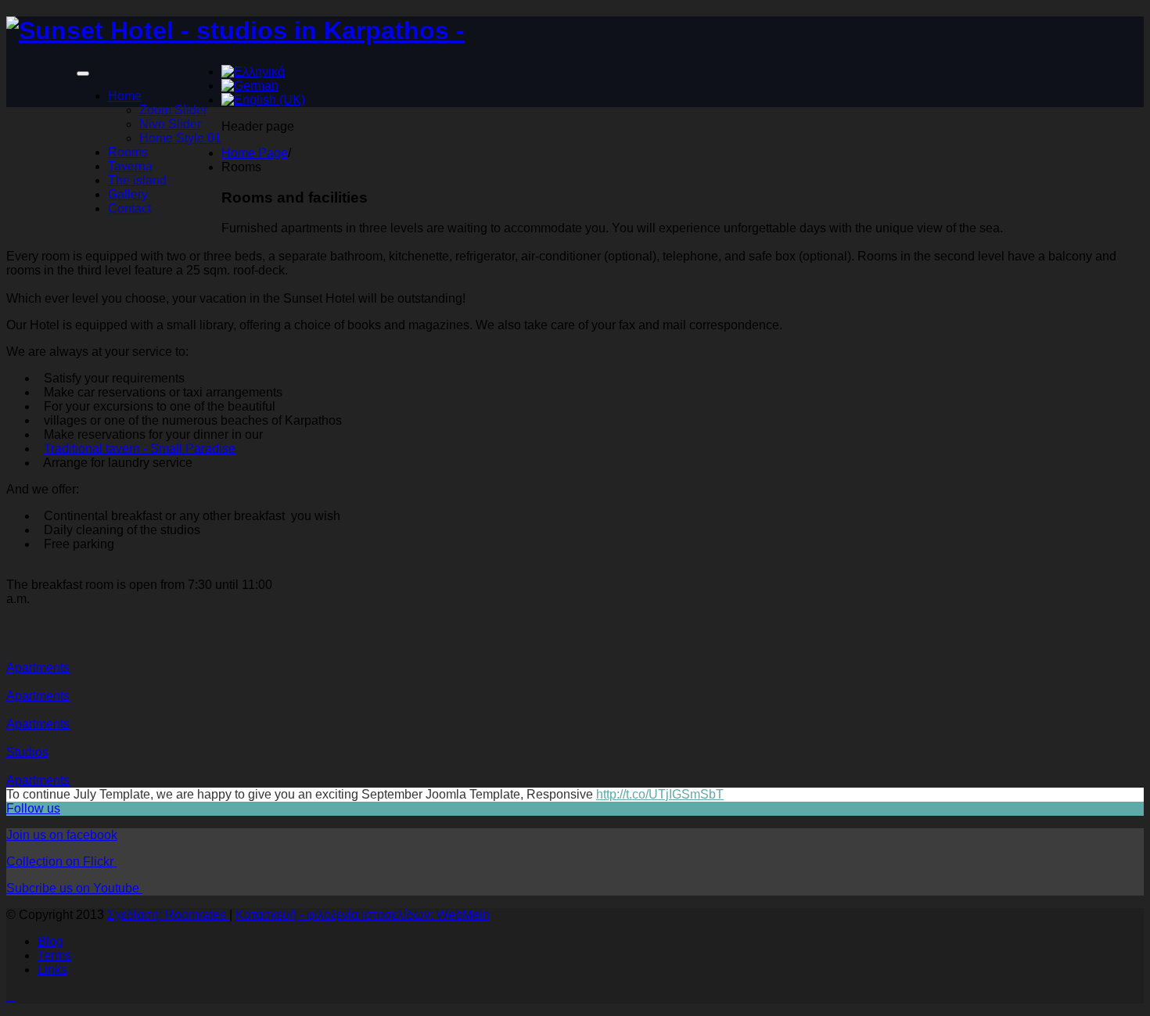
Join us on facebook (61, 835)
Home (125, 95)
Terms (54, 955)
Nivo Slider (170, 124)
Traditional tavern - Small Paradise (139, 448)
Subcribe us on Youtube (74, 888)
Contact (129, 208)
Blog (50, 941)
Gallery (128, 194)
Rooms (128, 152)
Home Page (254, 153)
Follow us (33, 808)
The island (137, 180)
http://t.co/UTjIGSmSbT (660, 794)
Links (52, 969)
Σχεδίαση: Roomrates (168, 914)
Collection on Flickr (61, 861)
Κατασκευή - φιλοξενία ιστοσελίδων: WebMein (362, 914)
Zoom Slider (173, 110)
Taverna (130, 166)
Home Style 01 (180, 138)
